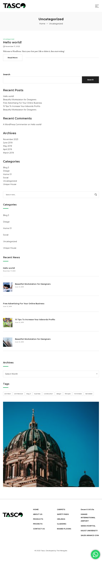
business (37, 394)
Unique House (9, 184)
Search (6, 74)
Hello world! (8, 96)
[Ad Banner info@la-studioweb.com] (51, 444)
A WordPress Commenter (15, 124)
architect (8, 394)
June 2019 (7, 142)
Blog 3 (6, 167)
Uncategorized (10, 181)
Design (6, 171)
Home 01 (7, 174)
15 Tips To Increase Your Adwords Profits (21, 106)
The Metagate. (62, 551)
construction (48, 394)
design (58, 394)
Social (5, 177)
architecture (18, 394)
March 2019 (8, 153)
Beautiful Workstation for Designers (19, 99)
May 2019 (7, 146)
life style (68, 394)
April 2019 (7, 149)
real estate (88, 394)
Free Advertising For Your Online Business (22, 103)
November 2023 (10, 139)
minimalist (78, 394)
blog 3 (28, 394)
